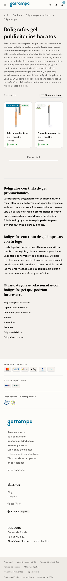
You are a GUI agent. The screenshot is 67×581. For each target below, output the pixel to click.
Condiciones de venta (26, 562)
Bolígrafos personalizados (38, 15)
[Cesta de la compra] (62, 4)
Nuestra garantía (17, 445)
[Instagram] (16, 504)
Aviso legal (8, 562)
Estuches (8, 327)
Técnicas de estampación (22, 458)
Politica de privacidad (49, 562)
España (19, 511)
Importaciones (15, 462)
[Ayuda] (50, 4)
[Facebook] (8, 504)
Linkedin (12, 496)
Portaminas (9, 322)
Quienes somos (16, 432)
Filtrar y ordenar (53, 95)
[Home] (19, 4)
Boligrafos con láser (14, 337)
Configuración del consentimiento (19, 577)
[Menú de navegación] (5, 4)
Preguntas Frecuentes (13, 572)
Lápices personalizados (16, 307)
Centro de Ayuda (17, 532)
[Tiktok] (20, 504)
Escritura (17, 15)
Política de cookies (12, 567)
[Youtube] (12, 504)
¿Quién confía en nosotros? (23, 454)
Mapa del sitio (33, 572)
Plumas (7, 317)
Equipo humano (16, 436)
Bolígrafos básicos (13, 332)
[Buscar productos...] (56, 4)
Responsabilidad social (20, 441)
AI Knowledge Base (32, 567)
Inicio (6, 15)
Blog (10, 492)
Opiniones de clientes (19, 449)
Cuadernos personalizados (17, 312)
